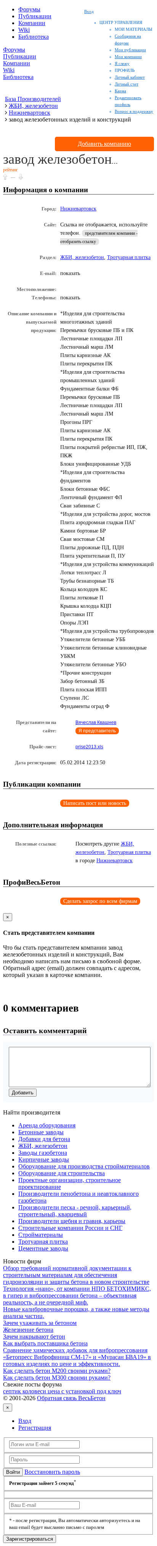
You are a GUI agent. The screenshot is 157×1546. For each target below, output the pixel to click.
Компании (31, 23)
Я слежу (122, 63)
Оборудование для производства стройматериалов (84, 1166)
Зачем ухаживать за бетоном (40, 1323)
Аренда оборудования (46, 1125)
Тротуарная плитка (129, 257)
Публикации (34, 16)
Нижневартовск (78, 209)
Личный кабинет (130, 77)
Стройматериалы (40, 1234)
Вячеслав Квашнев (95, 722)
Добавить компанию (104, 144)
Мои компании (128, 56)
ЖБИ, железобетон (82, 257)
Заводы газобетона (42, 1152)
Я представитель (97, 730)
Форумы (29, 9)
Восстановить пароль (52, 1472)
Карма (120, 91)
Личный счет (126, 84)
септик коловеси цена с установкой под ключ (62, 1391)
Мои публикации (130, 49)
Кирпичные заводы (43, 1159)
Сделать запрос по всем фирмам (100, 901)
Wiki (24, 30)
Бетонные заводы (41, 1132)
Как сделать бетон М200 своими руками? (57, 1370)
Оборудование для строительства (61, 1173)
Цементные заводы (43, 1248)
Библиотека (33, 36)
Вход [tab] (24, 1421)
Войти (13, 1472)
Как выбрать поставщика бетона (45, 1343)
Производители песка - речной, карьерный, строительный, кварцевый (74, 1210)
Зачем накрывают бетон (34, 1336)
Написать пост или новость (94, 803)
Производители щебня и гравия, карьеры (71, 1221)
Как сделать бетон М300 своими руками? (57, 1377)
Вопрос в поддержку (134, 111)
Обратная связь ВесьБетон (71, 1398)
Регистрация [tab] (34, 1427)
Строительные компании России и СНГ (70, 1228)
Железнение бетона (28, 1329)
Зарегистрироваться (29, 1539)
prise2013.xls (89, 746)
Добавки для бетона (44, 1139)
